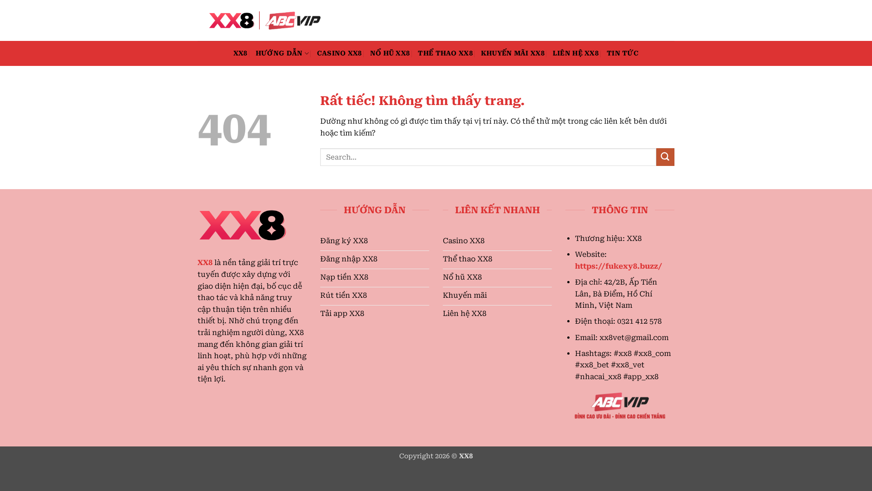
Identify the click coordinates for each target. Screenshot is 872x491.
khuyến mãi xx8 (513, 53)
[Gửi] (665, 157)
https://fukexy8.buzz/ (618, 266)
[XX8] (263, 20)
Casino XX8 (339, 53)
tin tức (623, 53)
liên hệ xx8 (576, 53)
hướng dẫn (279, 53)
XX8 (240, 53)
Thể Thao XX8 (445, 53)
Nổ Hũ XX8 (390, 53)
